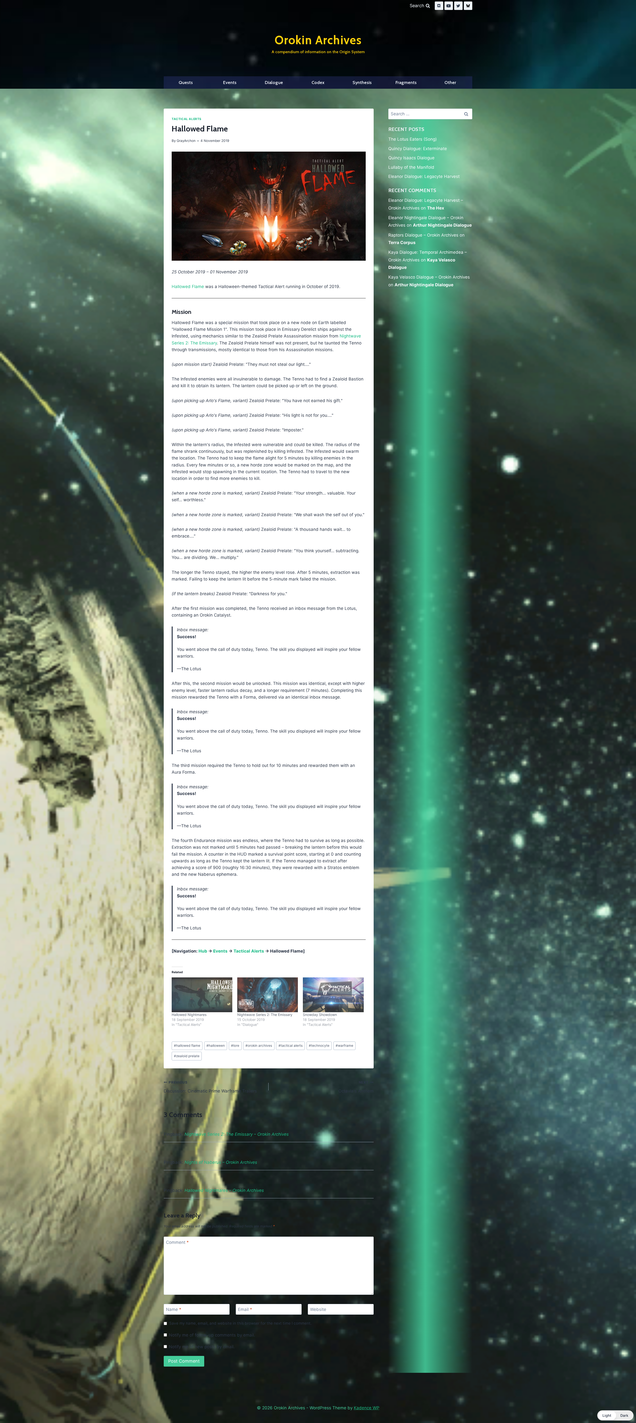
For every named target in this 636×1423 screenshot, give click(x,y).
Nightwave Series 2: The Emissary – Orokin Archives (237, 1134)
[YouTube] (448, 5)
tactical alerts (290, 1045)
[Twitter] (458, 5)
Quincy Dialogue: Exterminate (417, 148)
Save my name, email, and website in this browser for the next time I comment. (240, 1323)
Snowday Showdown (320, 1014)
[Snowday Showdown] (333, 994)
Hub (203, 951)
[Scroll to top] (621, 1406)
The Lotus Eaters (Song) (412, 139)
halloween (215, 1045)
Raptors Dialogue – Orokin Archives (423, 235)
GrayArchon (186, 141)
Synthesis (362, 82)
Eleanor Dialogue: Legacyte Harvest (424, 176)
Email (245, 1309)
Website (318, 1309)
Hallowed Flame (188, 286)
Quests (186, 82)
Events (230, 82)
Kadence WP (366, 1407)
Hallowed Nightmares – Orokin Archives (224, 1190)
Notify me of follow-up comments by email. (212, 1335)
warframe (344, 1045)
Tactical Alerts (186, 119)
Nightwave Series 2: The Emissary (264, 1014)
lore (235, 1045)
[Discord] (439, 5)
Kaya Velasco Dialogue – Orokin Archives (429, 277)
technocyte (319, 1045)
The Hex (435, 208)
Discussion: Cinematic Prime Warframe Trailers (210, 1086)
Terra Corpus (402, 242)
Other (450, 82)
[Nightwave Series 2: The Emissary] (267, 994)
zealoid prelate (186, 1056)
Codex (318, 82)
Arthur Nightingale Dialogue (442, 225)
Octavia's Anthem (355, 1086)
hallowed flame (187, 1045)
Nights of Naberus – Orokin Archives (221, 1162)
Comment (177, 1242)
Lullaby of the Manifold (411, 167)
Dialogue (274, 82)
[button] (615, 1415)
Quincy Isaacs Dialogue (411, 157)
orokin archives (258, 1045)
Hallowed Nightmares (189, 1014)
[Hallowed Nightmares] (202, 994)
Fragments (406, 82)
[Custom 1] (468, 5)
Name (173, 1309)
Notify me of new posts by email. (202, 1346)
